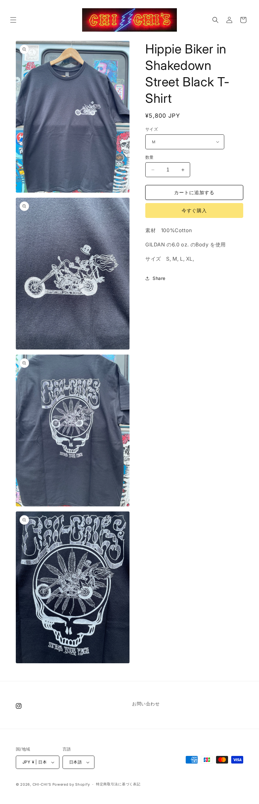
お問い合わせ (146, 703)
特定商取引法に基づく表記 (118, 784)
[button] (13, 20)
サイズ (151, 129)
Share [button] (159, 278)
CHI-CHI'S (42, 784)
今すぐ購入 (194, 210)
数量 (149, 157)
